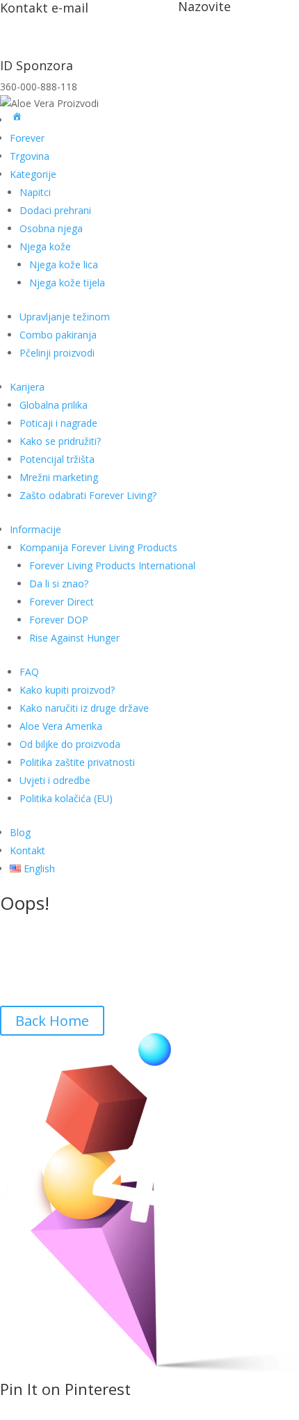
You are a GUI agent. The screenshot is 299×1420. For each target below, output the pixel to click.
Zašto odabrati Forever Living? (87, 495)
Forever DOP (58, 619)
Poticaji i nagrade (58, 423)
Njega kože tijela (67, 282)
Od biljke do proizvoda (69, 744)
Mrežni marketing (58, 477)
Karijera (27, 386)
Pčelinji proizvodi (57, 352)
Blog (20, 832)
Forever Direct (61, 601)
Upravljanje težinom (64, 316)
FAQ (29, 671)
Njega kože (45, 246)
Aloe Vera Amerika (60, 726)
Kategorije (33, 174)
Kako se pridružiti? (60, 441)
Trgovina (29, 156)
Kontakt (27, 850)
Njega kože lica (63, 264)
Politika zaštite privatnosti (77, 762)
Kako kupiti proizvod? (67, 689)
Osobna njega (51, 228)
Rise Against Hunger (74, 637)
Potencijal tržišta (57, 459)
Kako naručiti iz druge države (84, 708)
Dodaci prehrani (55, 210)
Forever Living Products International (112, 565)
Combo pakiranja (58, 334)
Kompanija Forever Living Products (98, 547)
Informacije (35, 529)
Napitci (35, 192)
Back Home (52, 1020)
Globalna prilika (53, 404)
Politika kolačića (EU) (66, 798)
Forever (27, 138)
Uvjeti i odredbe (54, 780)
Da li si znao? (58, 583)
